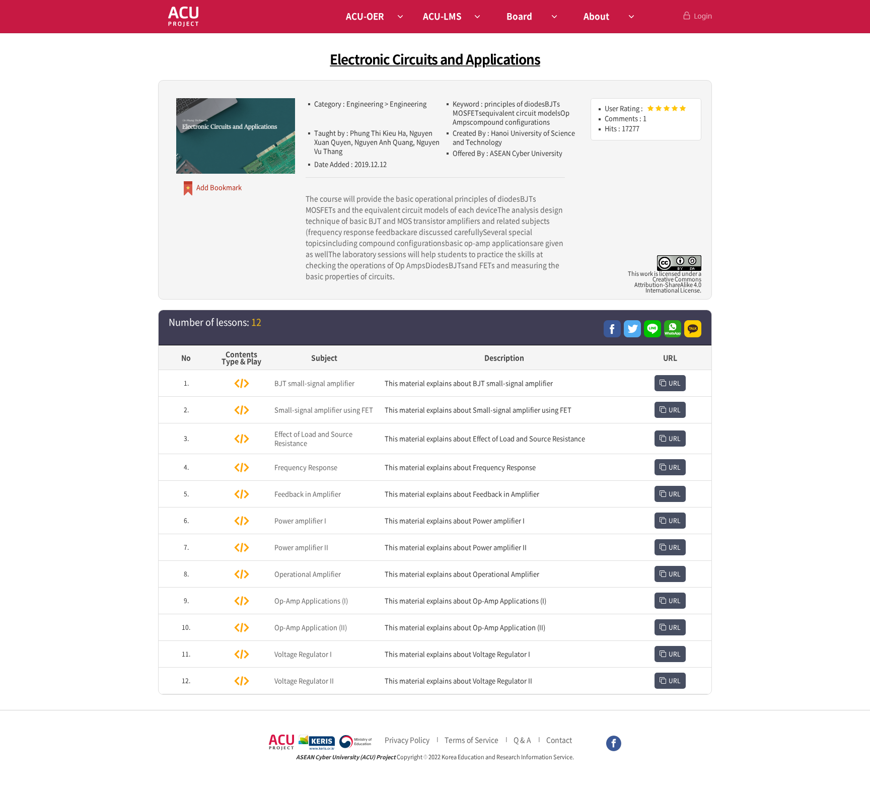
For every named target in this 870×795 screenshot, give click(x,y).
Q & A (522, 740)
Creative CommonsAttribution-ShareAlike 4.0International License (667, 285)
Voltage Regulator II (304, 680)
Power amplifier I (300, 520)
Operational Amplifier (307, 574)
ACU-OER (365, 16)
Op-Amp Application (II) (310, 627)
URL (675, 383)
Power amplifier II (301, 547)
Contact (559, 740)
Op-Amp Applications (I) (311, 600)
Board (519, 16)
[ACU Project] (183, 16)
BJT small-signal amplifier (314, 383)
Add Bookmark (219, 187)
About (596, 16)
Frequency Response (305, 467)
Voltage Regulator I (303, 654)
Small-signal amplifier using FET (323, 409)
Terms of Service (471, 740)
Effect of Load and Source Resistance (313, 438)
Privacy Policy (407, 740)
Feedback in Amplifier (307, 493)
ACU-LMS (442, 16)
